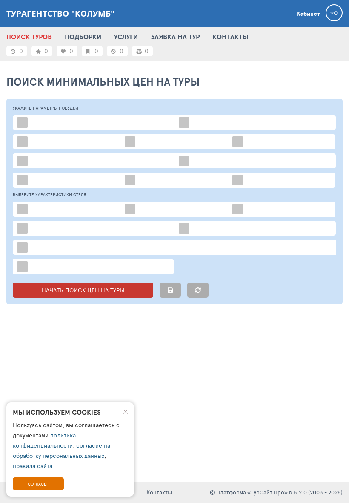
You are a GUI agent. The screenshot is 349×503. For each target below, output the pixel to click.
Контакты (159, 492)
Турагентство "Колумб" (60, 13)
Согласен (38, 484)
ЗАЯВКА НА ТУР (175, 37)
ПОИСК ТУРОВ (29, 37)
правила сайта (32, 466)
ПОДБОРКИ (83, 37)
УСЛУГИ (126, 37)
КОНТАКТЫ (230, 37)
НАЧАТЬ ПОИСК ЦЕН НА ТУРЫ (83, 290)
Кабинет (308, 13)
